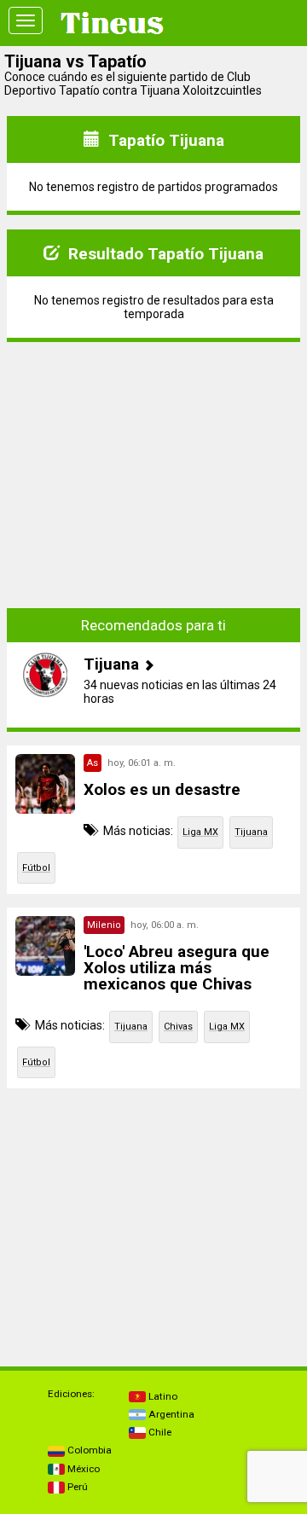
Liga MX (200, 832)
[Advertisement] (153, 462)
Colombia (88, 1450)
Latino (161, 1396)
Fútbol (36, 867)
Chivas (178, 1026)
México (82, 1469)
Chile (158, 1432)
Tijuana (251, 832)
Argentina (170, 1414)
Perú (76, 1487)
